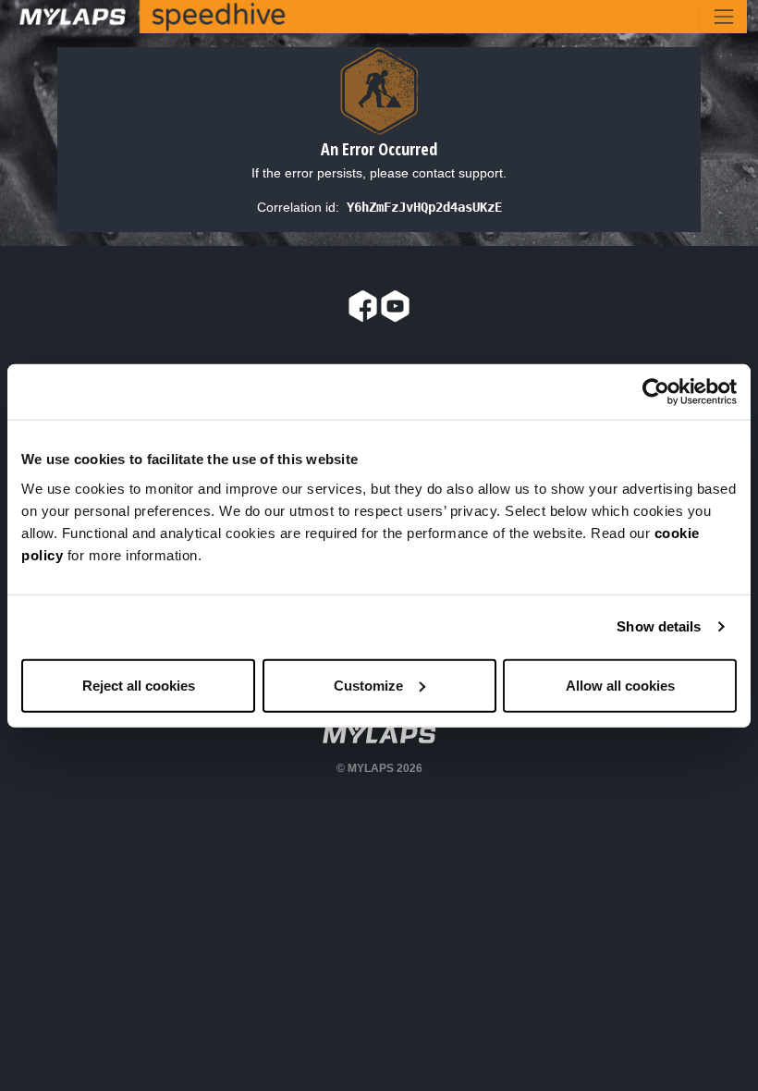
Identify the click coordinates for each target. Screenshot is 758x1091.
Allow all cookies (620, 685)
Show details (659, 626)
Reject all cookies (138, 685)
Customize (368, 685)
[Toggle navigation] (724, 16)
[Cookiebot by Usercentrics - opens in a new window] (656, 392)
